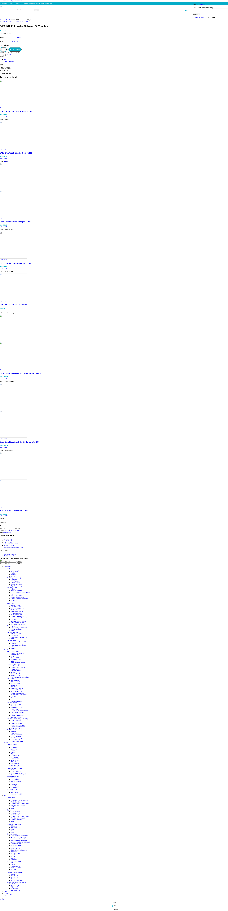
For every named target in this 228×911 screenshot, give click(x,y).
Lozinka (195, 11)
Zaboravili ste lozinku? (199, 17)
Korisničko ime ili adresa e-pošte (202, 7)
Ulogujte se (196, 14)
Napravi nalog (202, 4)
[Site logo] (8, 14)
